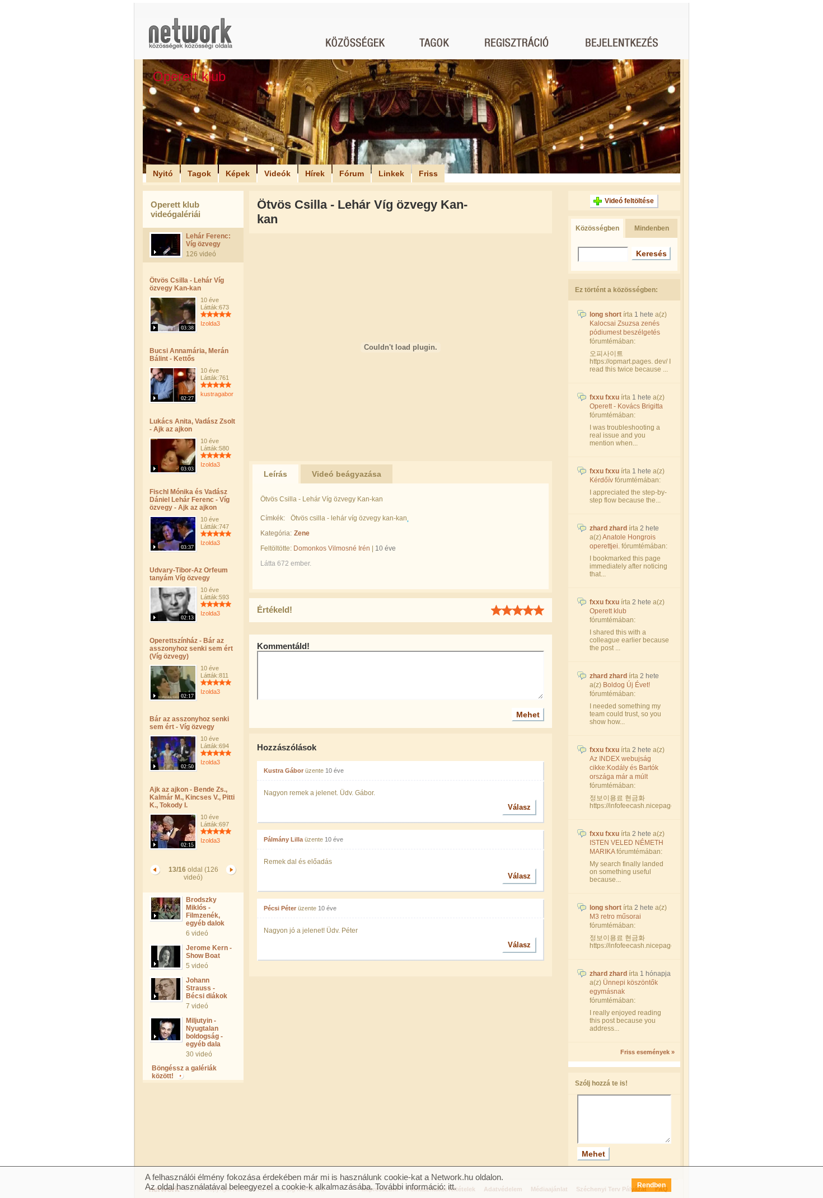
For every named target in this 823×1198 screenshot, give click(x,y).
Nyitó (163, 173)
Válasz (519, 807)
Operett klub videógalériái (175, 209)
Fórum (351, 173)
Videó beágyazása (346, 473)
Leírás (275, 473)
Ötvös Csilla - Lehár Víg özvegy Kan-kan (186, 284)
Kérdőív (601, 480)
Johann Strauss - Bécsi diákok (206, 988)
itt (451, 1186)
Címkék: (272, 518)
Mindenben (651, 228)
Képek (238, 173)
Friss (428, 173)
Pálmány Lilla (283, 839)
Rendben (651, 1185)
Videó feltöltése (629, 201)
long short (605, 314)
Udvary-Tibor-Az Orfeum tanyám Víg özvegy (188, 574)
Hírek (315, 173)
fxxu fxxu (604, 397)
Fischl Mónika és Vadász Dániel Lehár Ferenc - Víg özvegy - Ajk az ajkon (189, 499)
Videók (277, 173)
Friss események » (647, 1052)
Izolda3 (210, 323)
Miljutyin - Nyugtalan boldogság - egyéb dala (204, 1032)
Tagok (199, 173)
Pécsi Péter (280, 908)
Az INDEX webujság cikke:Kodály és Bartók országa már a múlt (624, 768)
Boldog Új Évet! (626, 685)
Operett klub (608, 611)
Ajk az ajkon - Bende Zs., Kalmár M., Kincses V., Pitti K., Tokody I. (192, 797)
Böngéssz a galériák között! (184, 1072)
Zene (302, 533)
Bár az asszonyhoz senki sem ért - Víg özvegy (189, 723)
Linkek (391, 173)
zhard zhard (608, 528)
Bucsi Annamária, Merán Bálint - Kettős (188, 355)
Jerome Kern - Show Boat (209, 952)
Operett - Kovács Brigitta (626, 406)
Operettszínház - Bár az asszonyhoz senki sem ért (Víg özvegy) (191, 648)
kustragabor (216, 394)
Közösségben (597, 228)
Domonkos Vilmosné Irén (331, 548)
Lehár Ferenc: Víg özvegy (208, 240)
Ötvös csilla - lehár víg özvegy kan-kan (349, 518)
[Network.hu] (190, 39)
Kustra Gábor (283, 770)
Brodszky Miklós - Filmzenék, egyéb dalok (205, 911)
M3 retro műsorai (615, 916)
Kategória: (276, 533)
